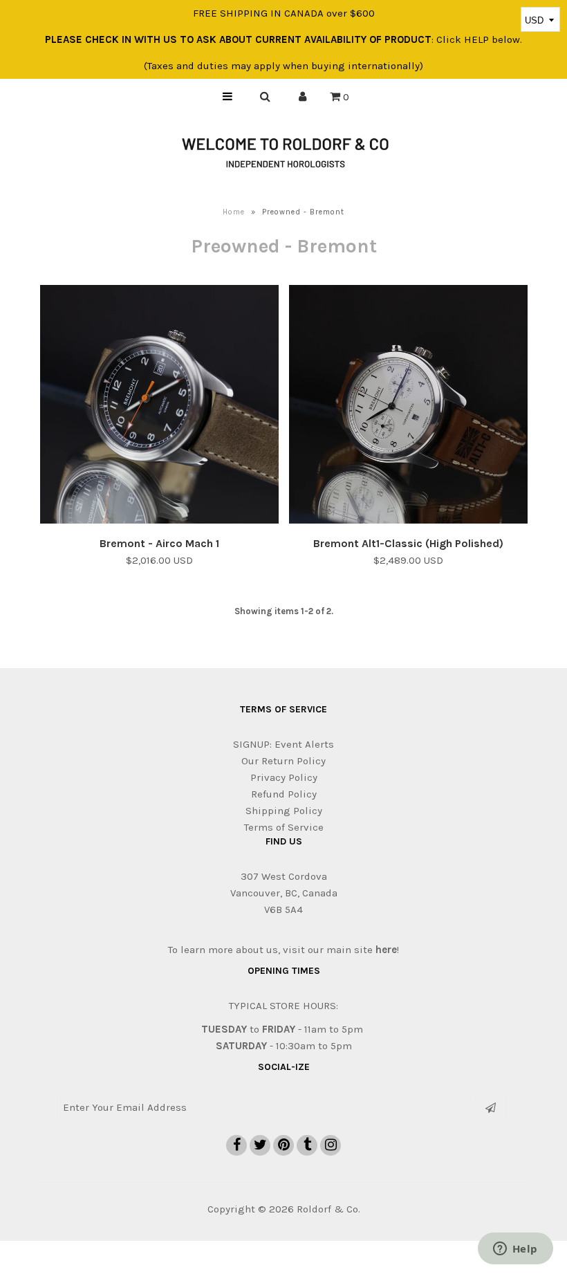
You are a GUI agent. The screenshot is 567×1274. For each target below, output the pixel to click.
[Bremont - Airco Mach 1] (159, 406)
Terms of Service (284, 827)
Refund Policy (284, 794)
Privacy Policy (283, 777)
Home (234, 211)
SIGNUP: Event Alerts (283, 744)
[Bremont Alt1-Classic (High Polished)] (408, 406)
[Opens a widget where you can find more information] (515, 1250)
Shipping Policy (283, 810)
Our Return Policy (283, 761)
